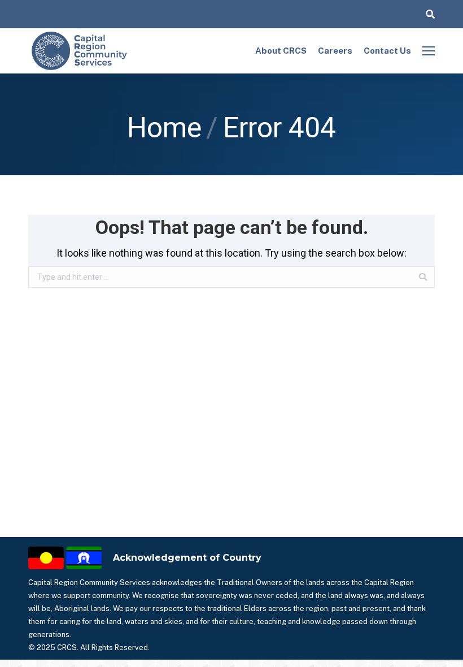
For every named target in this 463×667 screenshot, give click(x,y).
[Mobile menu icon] (428, 51)
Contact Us (387, 50)
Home (164, 127)
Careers (335, 50)
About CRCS (281, 50)
